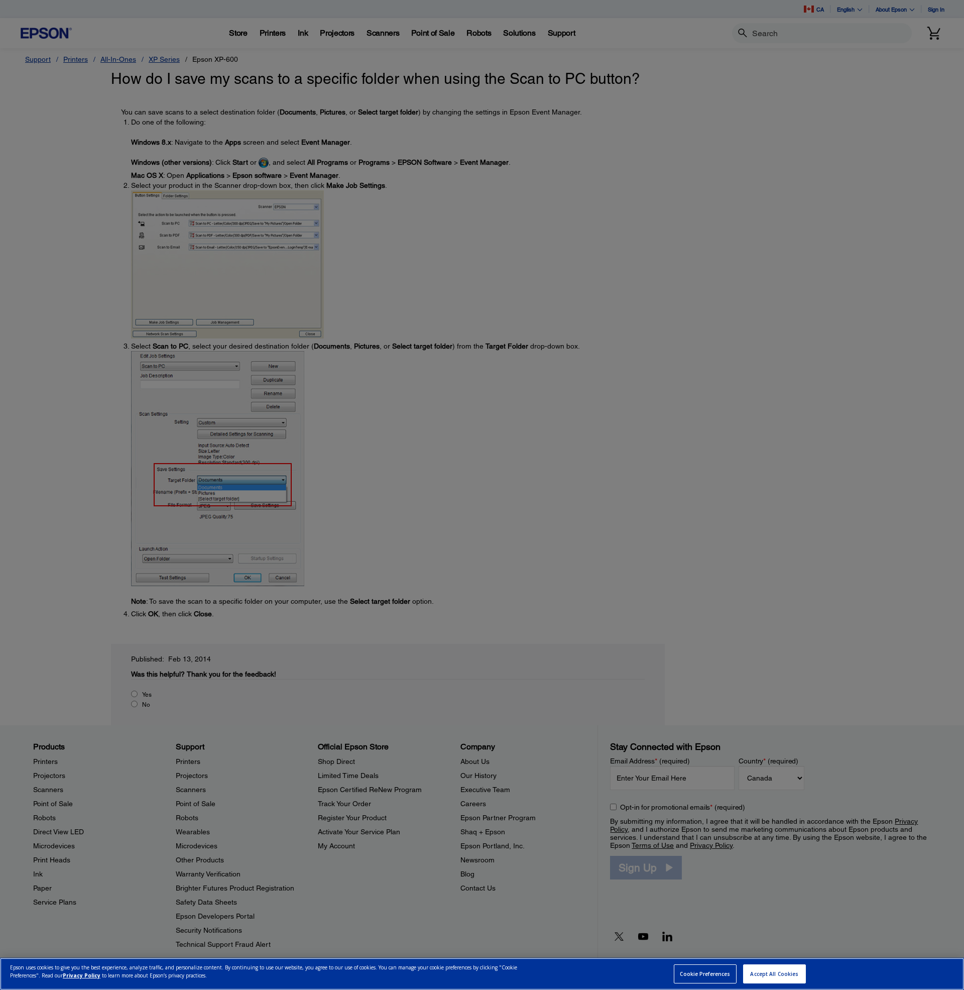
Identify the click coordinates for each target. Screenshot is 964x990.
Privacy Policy (81, 975)
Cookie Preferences (705, 973)
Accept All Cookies (774, 973)
